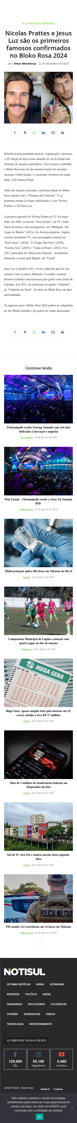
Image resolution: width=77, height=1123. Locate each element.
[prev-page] (34, 943)
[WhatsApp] (34, 133)
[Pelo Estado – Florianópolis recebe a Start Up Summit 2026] (38, 471)
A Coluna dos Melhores (38, 23)
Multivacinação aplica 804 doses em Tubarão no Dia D (38, 571)
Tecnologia (26, 437)
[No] (72, 1108)
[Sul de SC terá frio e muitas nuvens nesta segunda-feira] (38, 826)
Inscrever (62, 1052)
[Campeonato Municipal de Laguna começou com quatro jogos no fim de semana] (38, 611)
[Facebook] (15, 133)
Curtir (15, 1052)
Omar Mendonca (25, 63)
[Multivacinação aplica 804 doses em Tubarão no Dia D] (38, 543)
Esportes (26, 649)
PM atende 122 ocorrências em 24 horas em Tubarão (38, 926)
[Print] (62, 133)
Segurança (26, 933)
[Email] (53, 133)
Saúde (26, 577)
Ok (39, 1116)
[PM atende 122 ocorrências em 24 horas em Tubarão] (38, 898)
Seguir (38, 1052)
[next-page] (41, 943)
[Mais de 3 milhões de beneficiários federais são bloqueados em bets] (38, 754)
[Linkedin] (43, 133)
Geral (26, 721)
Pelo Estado (26, 509)
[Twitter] (24, 133)
